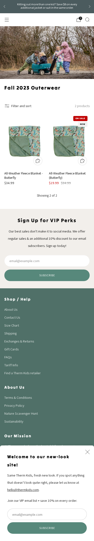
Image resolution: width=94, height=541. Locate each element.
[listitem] (47, 6)
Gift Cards (11, 349)
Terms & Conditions (18, 397)
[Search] (87, 19)
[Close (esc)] (87, 451)
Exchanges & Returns (19, 341)
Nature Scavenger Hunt (21, 413)
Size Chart (11, 325)
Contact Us (12, 317)
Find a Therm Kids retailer (22, 373)
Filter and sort (21, 105)
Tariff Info (11, 365)
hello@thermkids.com (23, 489)
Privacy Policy (14, 405)
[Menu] (6, 19)
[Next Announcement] (90, 6)
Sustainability (13, 421)
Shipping (10, 333)
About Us (10, 309)
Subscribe (47, 528)
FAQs (8, 357)
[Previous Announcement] (4, 6)
